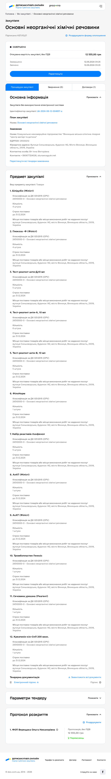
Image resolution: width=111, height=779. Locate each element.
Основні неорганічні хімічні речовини (37, 122)
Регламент (87, 760)
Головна (9, 14)
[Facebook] (103, 772)
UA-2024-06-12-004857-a (49, 111)
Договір (72, 760)
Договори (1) (89, 87)
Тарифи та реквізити (54, 760)
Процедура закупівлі (22, 87)
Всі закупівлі (24, 14)
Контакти (101, 760)
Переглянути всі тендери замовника (29, 161)
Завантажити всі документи (86, 677)
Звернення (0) (55, 87)
